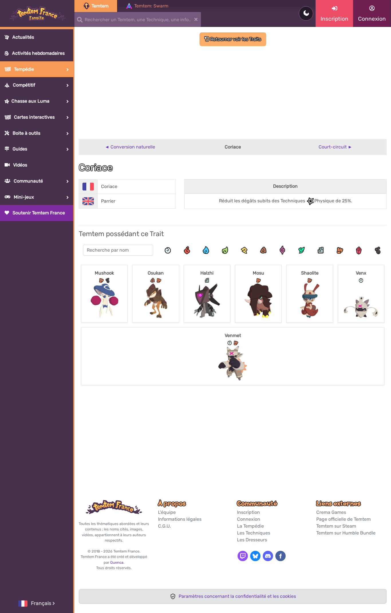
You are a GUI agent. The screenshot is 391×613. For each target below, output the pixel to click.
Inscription (248, 512)
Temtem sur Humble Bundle (346, 533)
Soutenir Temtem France (38, 213)
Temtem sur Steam (336, 526)
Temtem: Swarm (151, 6)
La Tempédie (250, 526)
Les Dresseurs (252, 540)
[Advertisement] (232, 89)
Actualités (22, 37)
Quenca (116, 562)
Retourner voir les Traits (235, 39)
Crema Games (331, 512)
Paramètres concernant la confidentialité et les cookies (237, 596)
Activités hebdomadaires (38, 53)
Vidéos (19, 165)
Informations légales (180, 519)
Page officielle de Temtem (343, 519)
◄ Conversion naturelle (130, 147)
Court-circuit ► (335, 147)
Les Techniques (253, 533)
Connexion (248, 519)
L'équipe (167, 512)
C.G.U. (164, 526)
